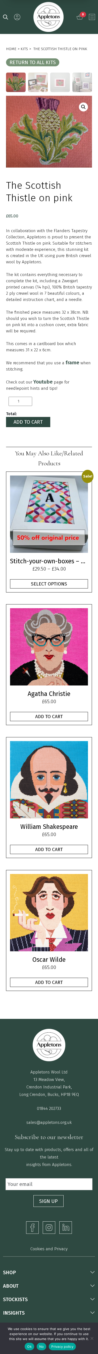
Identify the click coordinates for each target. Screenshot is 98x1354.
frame (72, 363)
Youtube (43, 382)
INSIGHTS (14, 1313)
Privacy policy (62, 1347)
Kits (24, 49)
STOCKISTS (15, 1299)
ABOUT (11, 1286)
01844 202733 (49, 1108)
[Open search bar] (5, 16)
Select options (49, 584)
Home (11, 49)
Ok (29, 1347)
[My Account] (17, 17)
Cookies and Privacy (49, 1249)
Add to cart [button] (49, 716)
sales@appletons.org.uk (49, 1122)
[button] (83, 106)
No (41, 1347)
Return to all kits (33, 62)
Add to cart (28, 422)
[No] (91, 1338)
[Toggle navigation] (92, 17)
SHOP (9, 1272)
